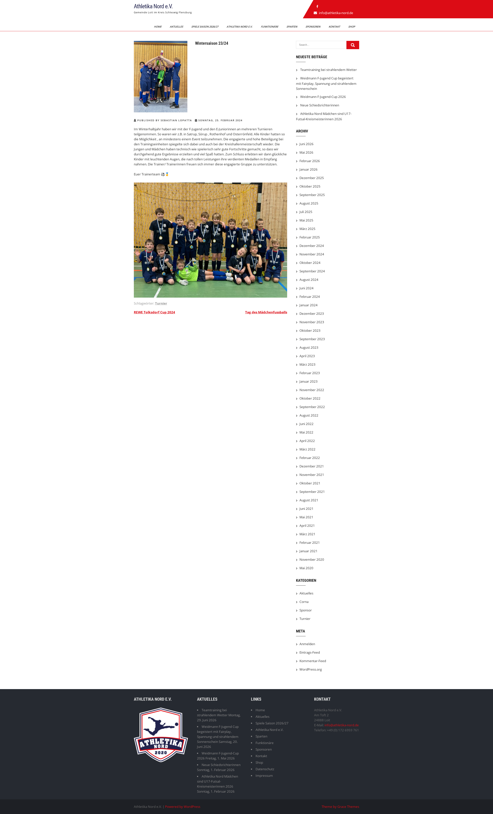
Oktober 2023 (309, 330)
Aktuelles (176, 26)
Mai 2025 (306, 220)
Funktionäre (270, 26)
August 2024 (308, 279)
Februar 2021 (309, 542)
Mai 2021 (306, 517)
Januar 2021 (308, 551)
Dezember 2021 (311, 466)
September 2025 (312, 195)
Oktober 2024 (309, 262)
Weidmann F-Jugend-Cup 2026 (323, 96)
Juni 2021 (306, 508)
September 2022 (312, 407)
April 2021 (307, 525)
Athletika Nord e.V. (153, 6)
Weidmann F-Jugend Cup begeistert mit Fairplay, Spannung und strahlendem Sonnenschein (326, 83)
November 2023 (311, 322)
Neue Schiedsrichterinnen (319, 105)
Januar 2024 (308, 305)
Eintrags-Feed (309, 652)
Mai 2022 (306, 432)
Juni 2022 (306, 424)
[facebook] (317, 6)
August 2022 (308, 415)
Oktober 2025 (309, 186)
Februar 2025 (309, 237)
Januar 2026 (308, 169)
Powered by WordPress (182, 806)
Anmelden (307, 644)
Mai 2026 (306, 152)
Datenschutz (265, 769)
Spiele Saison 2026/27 (205, 26)
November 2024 (311, 254)
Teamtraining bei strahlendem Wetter (328, 69)
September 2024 (312, 271)
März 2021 (307, 534)
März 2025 (307, 228)
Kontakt (334, 26)
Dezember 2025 (311, 178)
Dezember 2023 (311, 313)
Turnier (161, 303)
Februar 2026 (309, 161)
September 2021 (312, 491)
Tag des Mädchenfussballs (266, 312)
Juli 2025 (305, 212)
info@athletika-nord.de (336, 13)
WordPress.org (310, 669)
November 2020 (311, 559)
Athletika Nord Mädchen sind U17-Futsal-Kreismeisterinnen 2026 (217, 781)
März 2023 (307, 364)
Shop (352, 26)
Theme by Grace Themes (340, 806)
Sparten (292, 26)
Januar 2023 (308, 381)
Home (158, 26)
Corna (304, 601)
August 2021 (308, 500)
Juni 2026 (306, 144)
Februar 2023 (309, 373)
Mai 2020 (306, 568)
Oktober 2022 (309, 398)
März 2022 (307, 449)
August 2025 (308, 203)
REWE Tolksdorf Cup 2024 (154, 312)
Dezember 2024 (311, 245)
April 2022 (307, 441)
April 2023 (307, 356)
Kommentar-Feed (312, 661)
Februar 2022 (309, 457)
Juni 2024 (306, 288)
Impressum (264, 775)
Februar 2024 (309, 296)
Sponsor (305, 610)
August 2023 (308, 347)
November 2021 (311, 474)
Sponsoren (313, 26)
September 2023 (312, 339)
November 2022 (311, 390)
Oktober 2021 (309, 483)
